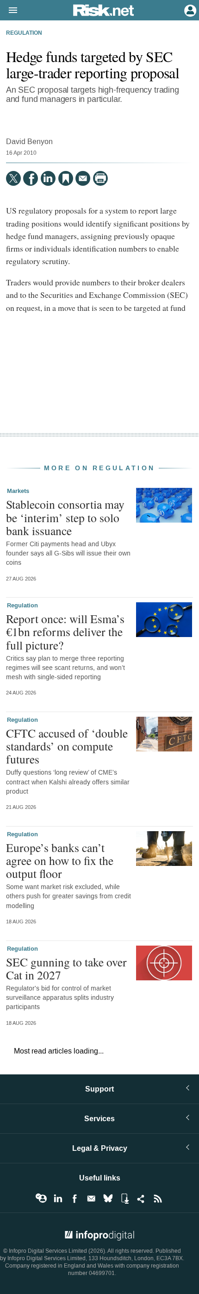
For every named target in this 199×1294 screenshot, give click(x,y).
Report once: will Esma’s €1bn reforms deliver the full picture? (65, 631)
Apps (124, 1198)
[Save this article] (65, 178)
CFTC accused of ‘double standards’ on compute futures (67, 745)
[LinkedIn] (48, 178)
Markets (18, 491)
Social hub (141, 1198)
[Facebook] (30, 178)
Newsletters (91, 1198)
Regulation (24, 33)
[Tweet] (13, 178)
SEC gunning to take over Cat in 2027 (66, 968)
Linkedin (57, 1198)
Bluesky (107, 1198)
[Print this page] (100, 178)
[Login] (189, 9)
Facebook (74, 1198)
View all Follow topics (41, 1198)
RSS (157, 1198)
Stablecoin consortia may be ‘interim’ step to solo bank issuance (65, 517)
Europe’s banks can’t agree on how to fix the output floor (59, 860)
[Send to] (82, 178)
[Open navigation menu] (9, 10)
